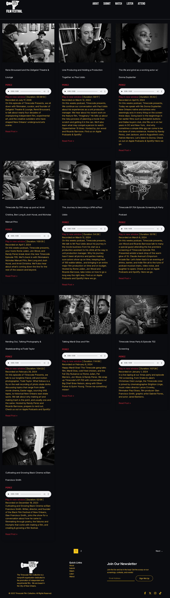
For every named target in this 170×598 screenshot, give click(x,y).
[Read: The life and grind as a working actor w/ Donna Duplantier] (142, 43)
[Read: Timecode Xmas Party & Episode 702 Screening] (142, 314)
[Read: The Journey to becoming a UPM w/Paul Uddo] (85, 180)
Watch (118, 4)
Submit (107, 4)
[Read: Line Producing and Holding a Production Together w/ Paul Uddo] (85, 43)
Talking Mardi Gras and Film (75, 341)
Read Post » (11, 131)
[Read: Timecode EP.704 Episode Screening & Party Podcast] (142, 180)
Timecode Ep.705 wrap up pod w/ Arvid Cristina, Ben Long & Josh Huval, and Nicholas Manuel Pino (28, 214)
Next (159, 551)
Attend (141, 4)
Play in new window (15, 97)
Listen (130, 4)
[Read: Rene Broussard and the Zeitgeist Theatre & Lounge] (28, 43)
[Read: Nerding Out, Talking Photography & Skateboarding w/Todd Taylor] (28, 314)
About (96, 4)
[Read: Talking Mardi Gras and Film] (85, 314)
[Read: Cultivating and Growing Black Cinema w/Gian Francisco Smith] (28, 445)
